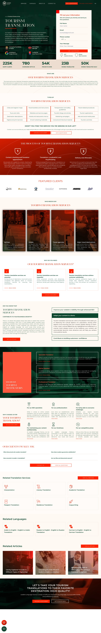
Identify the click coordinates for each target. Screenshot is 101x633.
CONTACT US (51, 3)
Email (62, 30)
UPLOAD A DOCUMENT (85, 3)
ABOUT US (42, 3)
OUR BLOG (33, 3)
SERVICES (23, 3)
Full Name (63, 23)
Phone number (65, 37)
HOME (6, 16)
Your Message (64, 43)
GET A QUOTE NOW (73, 51)
